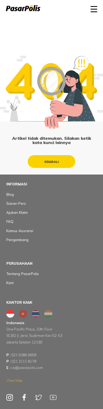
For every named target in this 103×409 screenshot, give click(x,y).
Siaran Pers (16, 203)
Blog (10, 194)
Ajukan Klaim (17, 212)
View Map (14, 380)
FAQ (9, 221)
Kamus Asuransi (19, 230)
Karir (10, 282)
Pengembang (17, 239)
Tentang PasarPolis (22, 273)
